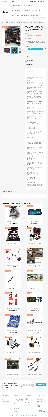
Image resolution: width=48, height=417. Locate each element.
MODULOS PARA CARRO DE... (13, 374)
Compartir (31, 56)
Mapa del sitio (17, 410)
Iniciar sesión (27, 401)
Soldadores (24, 13)
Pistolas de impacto (17, 10)
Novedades (4, 399)
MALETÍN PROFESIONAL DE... (13, 330)
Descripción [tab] (30, 70)
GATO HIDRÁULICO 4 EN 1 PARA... (35, 243)
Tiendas (15, 411)
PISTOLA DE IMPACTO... (35, 221)
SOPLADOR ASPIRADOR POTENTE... (34, 265)
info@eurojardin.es (41, 414)
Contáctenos (16, 408)
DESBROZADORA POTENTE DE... (13, 265)
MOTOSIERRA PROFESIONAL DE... (35, 330)
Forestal (34, 5)
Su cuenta (28, 396)
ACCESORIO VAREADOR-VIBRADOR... (13, 287)
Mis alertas (27, 404)
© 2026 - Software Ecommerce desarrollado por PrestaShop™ (24, 415)
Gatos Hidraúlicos (35, 15)
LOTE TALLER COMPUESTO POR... (13, 308)
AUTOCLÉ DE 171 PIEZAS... (13, 243)
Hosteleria (20, 15)
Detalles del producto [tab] (33, 73)
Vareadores (26, 5)
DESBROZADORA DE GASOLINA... (35, 287)
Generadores (15, 13)
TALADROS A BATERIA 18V (35, 308)
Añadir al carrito (36, 49)
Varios (13, 15)
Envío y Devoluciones (18, 399)
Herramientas (15, 8)
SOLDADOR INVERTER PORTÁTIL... (13, 352)
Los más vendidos (6, 401)
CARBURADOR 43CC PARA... (13, 221)
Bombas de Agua (28, 10)
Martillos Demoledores (28, 8)
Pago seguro (16, 406)
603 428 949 (11, 1)
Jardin (20, 5)
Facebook (4, 390)
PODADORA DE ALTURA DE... (35, 352)
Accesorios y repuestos (36, 13)
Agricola (14, 5)
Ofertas (26, 15)
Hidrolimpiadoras (40, 10)
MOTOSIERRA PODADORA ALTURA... (34, 374)
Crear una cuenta (28, 402)
